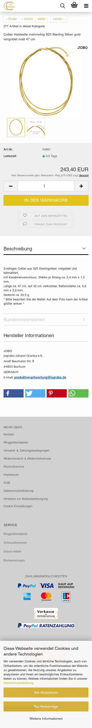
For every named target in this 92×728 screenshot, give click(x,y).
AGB (7, 482)
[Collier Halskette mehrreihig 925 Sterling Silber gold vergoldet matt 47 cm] (46, 81)
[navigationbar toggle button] (86, 6)
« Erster (11, 19)
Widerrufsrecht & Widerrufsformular (27, 458)
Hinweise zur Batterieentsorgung (26, 499)
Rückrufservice (14, 466)
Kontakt (9, 434)
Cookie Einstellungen (18, 506)
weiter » (43, 19)
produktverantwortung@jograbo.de (40, 378)
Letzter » (59, 19)
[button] (11, 186)
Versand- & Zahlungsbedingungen (26, 450)
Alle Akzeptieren (46, 692)
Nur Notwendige (46, 706)
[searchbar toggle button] (62, 6)
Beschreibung (18, 249)
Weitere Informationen (46, 718)
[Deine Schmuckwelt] (7, 6)
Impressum (11, 474)
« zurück (27, 19)
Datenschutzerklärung (18, 683)
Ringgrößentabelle (16, 442)
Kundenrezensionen (24, 319)
